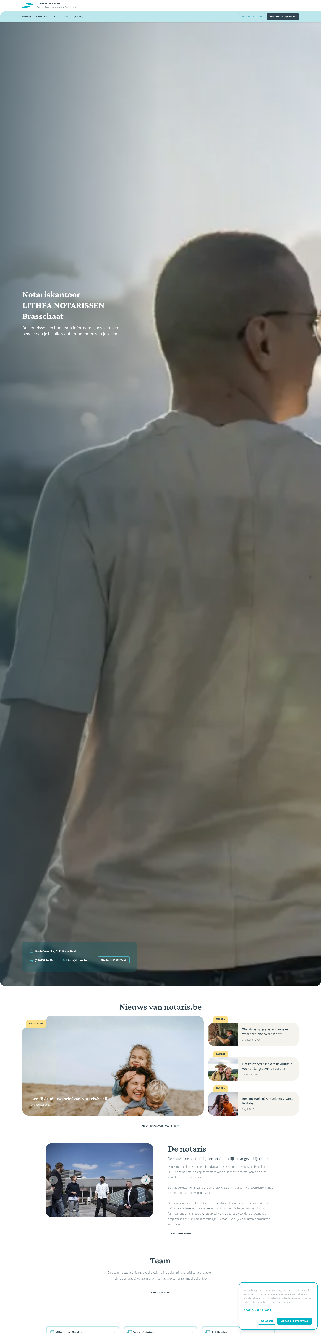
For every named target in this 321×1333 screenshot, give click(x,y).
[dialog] (278, 1306)
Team (55, 16)
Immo (66, 16)
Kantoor (41, 16)
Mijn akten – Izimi (252, 16)
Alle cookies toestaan (294, 1321)
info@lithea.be (77, 960)
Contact (79, 16)
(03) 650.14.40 (44, 960)
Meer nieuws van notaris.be (159, 1125)
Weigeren (267, 1321)
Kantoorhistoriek (182, 1233)
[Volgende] (145, 1180)
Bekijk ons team (160, 1292)
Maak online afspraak (282, 16)
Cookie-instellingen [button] (257, 1310)
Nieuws (27, 16)
